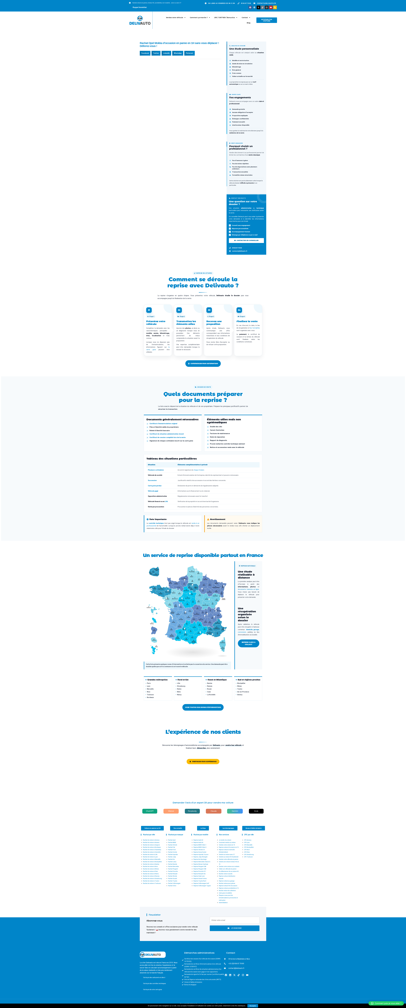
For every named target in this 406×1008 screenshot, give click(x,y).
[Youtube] (271, 7)
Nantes (209, 683)
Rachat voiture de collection (227, 890)
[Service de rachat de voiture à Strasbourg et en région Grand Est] (223, 586)
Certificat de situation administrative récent (167, 434)
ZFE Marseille (248, 845)
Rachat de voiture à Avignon (151, 845)
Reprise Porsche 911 (199, 871)
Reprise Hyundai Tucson (200, 854)
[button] (145, 53)
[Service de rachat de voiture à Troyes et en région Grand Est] (202, 589)
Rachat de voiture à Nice (150, 866)
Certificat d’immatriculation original (163, 424)
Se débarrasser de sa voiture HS (229, 871)
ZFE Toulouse (248, 857)
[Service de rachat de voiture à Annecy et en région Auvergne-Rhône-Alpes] (216, 611)
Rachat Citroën (172, 845)
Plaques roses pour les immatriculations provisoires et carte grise (228, 897)
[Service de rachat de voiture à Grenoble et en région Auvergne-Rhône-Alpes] (214, 617)
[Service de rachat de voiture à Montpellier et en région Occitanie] (200, 632)
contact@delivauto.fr (239, 251)
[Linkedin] (254, 7)
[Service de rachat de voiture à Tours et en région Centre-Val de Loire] (182, 598)
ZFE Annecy (247, 840)
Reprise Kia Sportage (199, 859)
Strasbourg (181, 686)
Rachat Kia (171, 859)
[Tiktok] (262, 7)
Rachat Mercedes (173, 866)
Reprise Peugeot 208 (199, 866)
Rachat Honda (172, 852)
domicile (249, 630)
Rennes (209, 686)
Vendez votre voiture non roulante (229, 866)
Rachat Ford (172, 849)
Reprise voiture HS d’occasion (228, 885)
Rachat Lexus (172, 861)
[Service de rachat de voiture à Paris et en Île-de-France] (192, 585)
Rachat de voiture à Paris (150, 871)
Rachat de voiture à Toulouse (152, 883)
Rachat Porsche (173, 871)
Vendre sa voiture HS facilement (228, 857)
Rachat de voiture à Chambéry (152, 849)
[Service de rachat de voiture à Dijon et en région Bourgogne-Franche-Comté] (209, 599)
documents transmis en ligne (248, 589)
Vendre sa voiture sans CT (227, 854)
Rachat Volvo (172, 885)
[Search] (275, 7)
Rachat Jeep (172, 857)
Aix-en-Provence (243, 692)
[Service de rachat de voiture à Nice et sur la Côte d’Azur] (224, 629)
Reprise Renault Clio (199, 874)
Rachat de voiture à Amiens (151, 842)
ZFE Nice (247, 849)
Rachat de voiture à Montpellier (152, 861)
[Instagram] (267, 7)
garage (256, 630)
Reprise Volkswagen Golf (201, 883)
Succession (152, 480)
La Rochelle (211, 694)
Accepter (253, 1006)
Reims (179, 689)
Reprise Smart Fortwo (200, 878)
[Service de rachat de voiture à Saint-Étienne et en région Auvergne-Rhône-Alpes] (204, 616)
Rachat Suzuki (172, 878)
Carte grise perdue (154, 486)
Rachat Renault (172, 874)
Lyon (148, 686)
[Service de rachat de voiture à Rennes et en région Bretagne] (168, 591)
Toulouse (150, 694)
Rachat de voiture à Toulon (151, 881)
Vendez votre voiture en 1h (227, 845)
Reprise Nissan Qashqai (200, 864)
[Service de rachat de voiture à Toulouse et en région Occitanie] (185, 632)
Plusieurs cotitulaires (156, 470)
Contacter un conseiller (248, 240)
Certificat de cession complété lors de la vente (168, 437)
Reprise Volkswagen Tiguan (202, 885)
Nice (148, 692)
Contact (245, 17)
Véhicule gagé (153, 491)
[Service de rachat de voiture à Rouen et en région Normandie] (184, 580)
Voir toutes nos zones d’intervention (203, 707)
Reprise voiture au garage (226, 881)
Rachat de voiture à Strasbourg (152, 878)
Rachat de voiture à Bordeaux (152, 847)
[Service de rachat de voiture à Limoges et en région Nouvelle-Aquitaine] (185, 612)
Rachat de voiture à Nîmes (151, 869)
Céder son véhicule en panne (227, 869)
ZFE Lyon (247, 842)
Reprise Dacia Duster (199, 852)
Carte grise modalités (225, 893)
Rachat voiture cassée (225, 874)
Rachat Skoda (172, 876)
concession (242, 632)
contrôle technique (156, 523)
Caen (209, 692)
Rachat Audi (172, 840)
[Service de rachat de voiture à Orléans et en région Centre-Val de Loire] (189, 593)
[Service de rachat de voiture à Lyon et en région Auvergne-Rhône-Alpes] (207, 614)
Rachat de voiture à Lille (150, 854)
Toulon (239, 689)
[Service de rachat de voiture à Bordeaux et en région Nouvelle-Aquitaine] (172, 619)
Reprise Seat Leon (199, 876)
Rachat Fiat (171, 847)
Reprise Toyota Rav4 (199, 881)
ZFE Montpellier (249, 847)
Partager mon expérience (204, 761)
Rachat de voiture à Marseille (151, 859)
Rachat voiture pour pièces (227, 883)
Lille (178, 683)
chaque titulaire (198, 470)
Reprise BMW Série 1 (199, 845)
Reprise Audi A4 (198, 842)
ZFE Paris (247, 852)
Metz (179, 692)
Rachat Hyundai (173, 854)
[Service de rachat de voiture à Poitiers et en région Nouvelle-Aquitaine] (179, 605)
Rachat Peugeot (173, 869)
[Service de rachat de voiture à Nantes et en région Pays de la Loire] (166, 598)
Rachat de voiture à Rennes (151, 876)
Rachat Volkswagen (174, 883)
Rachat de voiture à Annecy (151, 840)
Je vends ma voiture (225, 840)
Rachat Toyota (172, 881)
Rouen (209, 689)
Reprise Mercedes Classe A (201, 861)
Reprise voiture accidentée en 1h (229, 888)
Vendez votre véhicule (174, 17)
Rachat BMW (172, 842)
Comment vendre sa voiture (227, 842)
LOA (166, 501)
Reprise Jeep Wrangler (200, 857)
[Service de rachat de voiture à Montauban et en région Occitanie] (184, 628)
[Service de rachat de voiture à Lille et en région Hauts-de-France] (196, 570)
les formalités (255, 328)
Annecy (239, 694)
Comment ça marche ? (199, 17)
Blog (248, 23)
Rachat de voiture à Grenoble (151, 852)
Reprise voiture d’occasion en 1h (229, 847)
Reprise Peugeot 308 (199, 869)
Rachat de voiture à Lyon (150, 857)
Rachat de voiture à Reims (151, 874)
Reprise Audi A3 (198, 840)
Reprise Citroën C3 (199, 849)
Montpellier (241, 683)
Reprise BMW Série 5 (199, 847)
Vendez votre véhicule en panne (228, 859)
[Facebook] (250, 7)
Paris (149, 683)
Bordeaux (150, 697)
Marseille (150, 689)
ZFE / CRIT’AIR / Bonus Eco (224, 17)
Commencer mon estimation (204, 363)
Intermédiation (223, 902)
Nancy (179, 694)
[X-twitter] (258, 7)
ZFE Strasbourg (249, 854)
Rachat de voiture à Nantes (151, 864)
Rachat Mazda (172, 864)
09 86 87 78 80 (237, 248)
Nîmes (239, 686)
